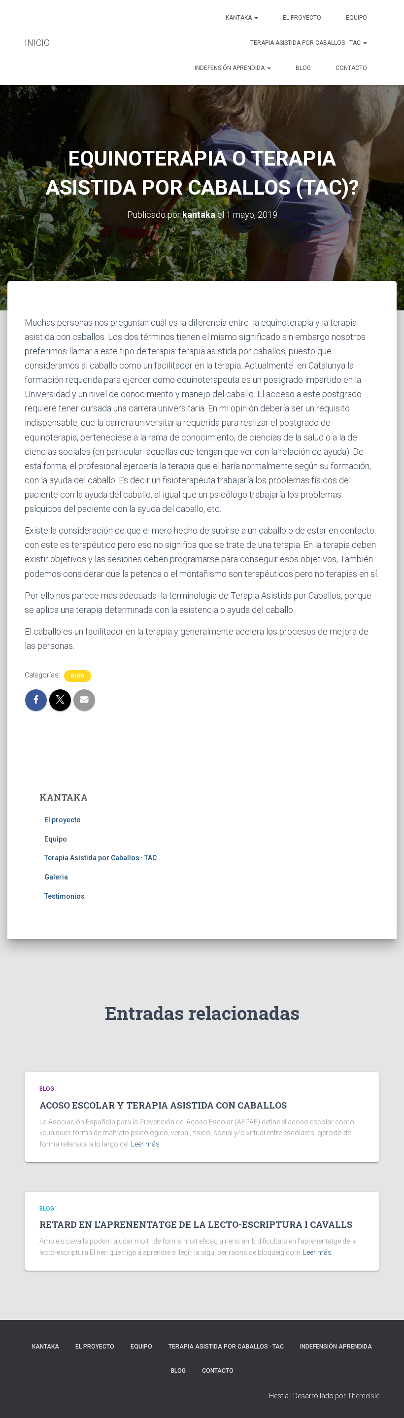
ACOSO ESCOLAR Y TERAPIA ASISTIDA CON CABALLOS (163, 1105)
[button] (255, 17)
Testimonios (64, 896)
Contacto (351, 68)
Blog (303, 68)
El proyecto (302, 17)
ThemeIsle (363, 1396)
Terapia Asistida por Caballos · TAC (306, 42)
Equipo (356, 17)
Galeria (56, 877)
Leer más (145, 1144)
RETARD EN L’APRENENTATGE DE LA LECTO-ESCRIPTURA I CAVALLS (195, 1224)
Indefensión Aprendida (230, 68)
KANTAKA (239, 17)
